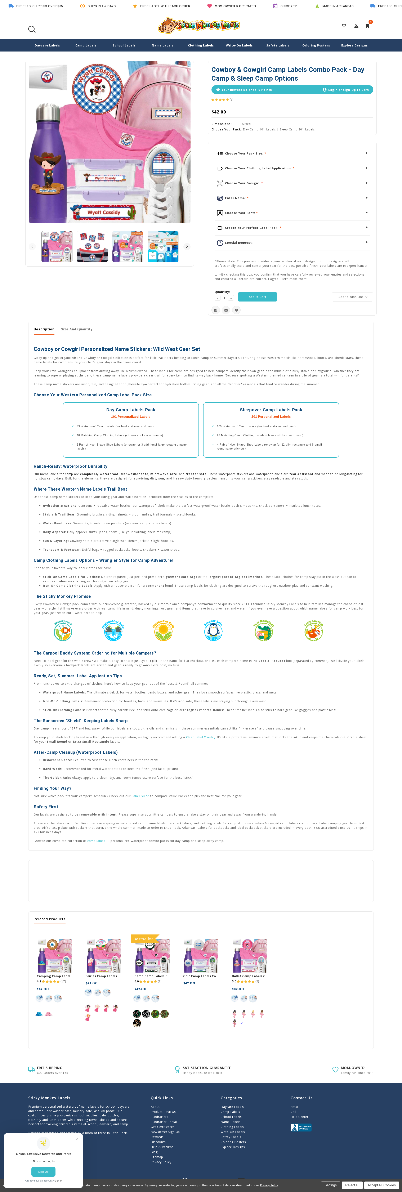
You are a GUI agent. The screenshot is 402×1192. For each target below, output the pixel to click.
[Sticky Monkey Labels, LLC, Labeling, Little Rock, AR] (301, 1127)
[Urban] (146, 1014)
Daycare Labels (47, 45)
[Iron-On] (39, 998)
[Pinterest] (236, 310)
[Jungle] (164, 1014)
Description (44, 329)
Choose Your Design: (242, 183)
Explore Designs (354, 45)
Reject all (352, 1185)
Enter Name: (235, 198)
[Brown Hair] (106, 1008)
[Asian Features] (234, 1014)
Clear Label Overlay (200, 737)
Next (187, 246)
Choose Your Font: (240, 213)
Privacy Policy (161, 1162)
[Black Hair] (88, 1008)
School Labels (124, 45)
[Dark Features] (116, 1008)
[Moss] (155, 1014)
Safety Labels (277, 45)
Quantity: (222, 292)
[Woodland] (137, 1014)
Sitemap (157, 1157)
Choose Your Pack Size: (244, 153)
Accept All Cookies (382, 1185)
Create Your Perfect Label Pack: (252, 228)
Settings (331, 1185)
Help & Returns (162, 1147)
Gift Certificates (163, 1127)
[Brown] (39, 1014)
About (155, 1107)
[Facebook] (215, 310)
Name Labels (162, 45)
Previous (32, 246)
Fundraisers (159, 1117)
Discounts (158, 1142)
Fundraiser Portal (164, 1122)
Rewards (157, 1137)
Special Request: (238, 243)
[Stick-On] (48, 998)
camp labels (96, 841)
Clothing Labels (201, 45)
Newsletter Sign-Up (165, 1132)
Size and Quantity (77, 329)
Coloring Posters (316, 45)
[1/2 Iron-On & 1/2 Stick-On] (58, 998)
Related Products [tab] (50, 919)
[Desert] (137, 1023)
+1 (242, 1023)
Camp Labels (86, 45)
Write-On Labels (239, 45)
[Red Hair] (88, 1017)
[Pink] (48, 1014)
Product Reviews (163, 1112)
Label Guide (140, 796)
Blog (154, 1152)
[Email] (226, 310)
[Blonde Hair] (97, 1008)
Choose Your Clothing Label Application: (258, 168)
